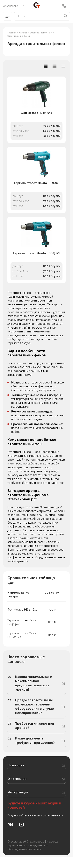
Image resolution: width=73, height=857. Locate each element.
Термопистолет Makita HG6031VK (36, 253)
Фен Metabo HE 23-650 (36, 112)
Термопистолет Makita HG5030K (37, 183)
